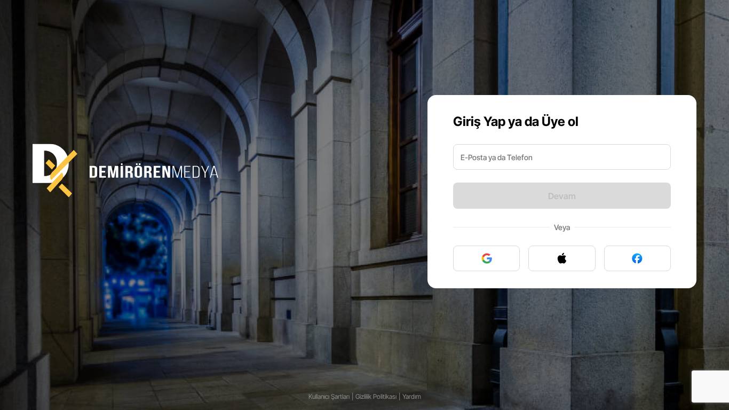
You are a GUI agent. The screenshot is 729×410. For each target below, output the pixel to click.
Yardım (411, 396)
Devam (562, 196)
